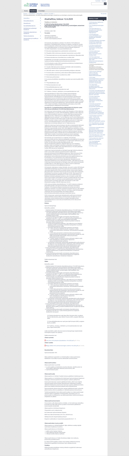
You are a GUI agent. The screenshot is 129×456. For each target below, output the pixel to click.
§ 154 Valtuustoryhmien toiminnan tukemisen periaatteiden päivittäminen (96, 105)
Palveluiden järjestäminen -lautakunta (30, 32)
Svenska (104, 1)
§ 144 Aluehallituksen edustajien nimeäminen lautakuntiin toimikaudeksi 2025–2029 (97, 42)
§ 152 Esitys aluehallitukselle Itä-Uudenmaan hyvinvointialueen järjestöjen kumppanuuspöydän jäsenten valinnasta (97, 92)
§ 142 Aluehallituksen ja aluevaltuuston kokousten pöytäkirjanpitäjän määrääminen (95, 30)
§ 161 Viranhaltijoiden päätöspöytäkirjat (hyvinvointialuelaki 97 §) (95, 143)
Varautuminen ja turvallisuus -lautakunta (31, 39)
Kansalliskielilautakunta (29, 26)
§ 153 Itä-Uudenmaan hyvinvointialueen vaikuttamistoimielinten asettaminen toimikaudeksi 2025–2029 (96, 99)
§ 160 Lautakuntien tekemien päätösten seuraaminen (96, 138)
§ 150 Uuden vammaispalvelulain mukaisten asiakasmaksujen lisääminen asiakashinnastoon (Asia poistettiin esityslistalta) (97, 80)
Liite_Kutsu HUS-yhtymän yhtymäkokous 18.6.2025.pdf (63, 340)
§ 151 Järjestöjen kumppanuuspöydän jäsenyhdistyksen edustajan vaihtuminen (96, 86)
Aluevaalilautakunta (29, 21)
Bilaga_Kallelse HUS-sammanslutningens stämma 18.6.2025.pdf (65, 345)
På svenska (103, 13)
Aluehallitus (40, 13)
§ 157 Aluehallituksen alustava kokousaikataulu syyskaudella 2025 (96, 124)
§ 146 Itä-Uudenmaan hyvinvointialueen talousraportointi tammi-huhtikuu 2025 (95, 53)
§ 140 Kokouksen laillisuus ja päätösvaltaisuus (96, 23)
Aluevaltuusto (27, 23)
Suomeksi (97, 1)
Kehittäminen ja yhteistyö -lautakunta (30, 29)
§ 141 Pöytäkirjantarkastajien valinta (96, 26)
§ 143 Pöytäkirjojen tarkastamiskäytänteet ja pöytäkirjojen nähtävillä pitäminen (95, 36)
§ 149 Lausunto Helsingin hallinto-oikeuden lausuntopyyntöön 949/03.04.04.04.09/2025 (95, 73)
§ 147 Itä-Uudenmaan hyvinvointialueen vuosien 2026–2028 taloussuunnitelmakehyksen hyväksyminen (96, 59)
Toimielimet (33, 11)
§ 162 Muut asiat (93, 146)
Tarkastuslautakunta (29, 36)
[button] (105, 3)
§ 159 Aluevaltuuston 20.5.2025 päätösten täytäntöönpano (97, 135)
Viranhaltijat (41, 11)
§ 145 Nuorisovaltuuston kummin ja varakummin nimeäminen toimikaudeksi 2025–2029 (96, 47)
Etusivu (26, 11)
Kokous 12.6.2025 (48, 13)
